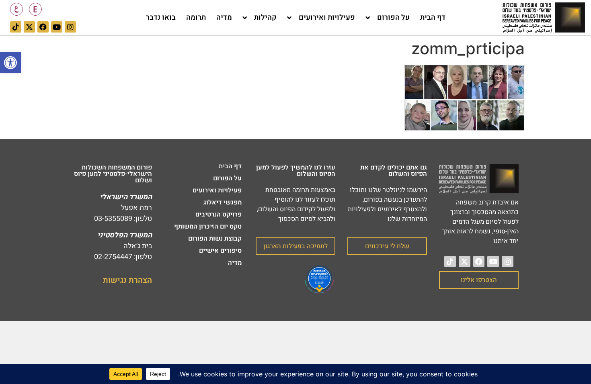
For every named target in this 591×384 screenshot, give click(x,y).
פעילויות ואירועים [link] (327, 17)
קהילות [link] (265, 17)
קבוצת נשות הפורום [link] (215, 238)
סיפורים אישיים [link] (220, 250)
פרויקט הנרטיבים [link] (218, 214)
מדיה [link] (224, 17)
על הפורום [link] (393, 17)
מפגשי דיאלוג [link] (222, 202)
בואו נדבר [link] (161, 17)
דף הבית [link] (432, 17)
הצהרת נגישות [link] (127, 280)
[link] (10, 62)
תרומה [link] (196, 17)
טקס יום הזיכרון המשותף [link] (208, 226)
